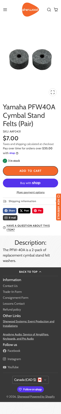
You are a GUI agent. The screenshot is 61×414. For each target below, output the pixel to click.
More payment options (31, 192)
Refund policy (12, 309)
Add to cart (30, 171)
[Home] (30, 9)
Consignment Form (15, 298)
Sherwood (23, 396)
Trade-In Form (12, 292)
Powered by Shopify (42, 396)
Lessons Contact (14, 304)
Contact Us (10, 286)
